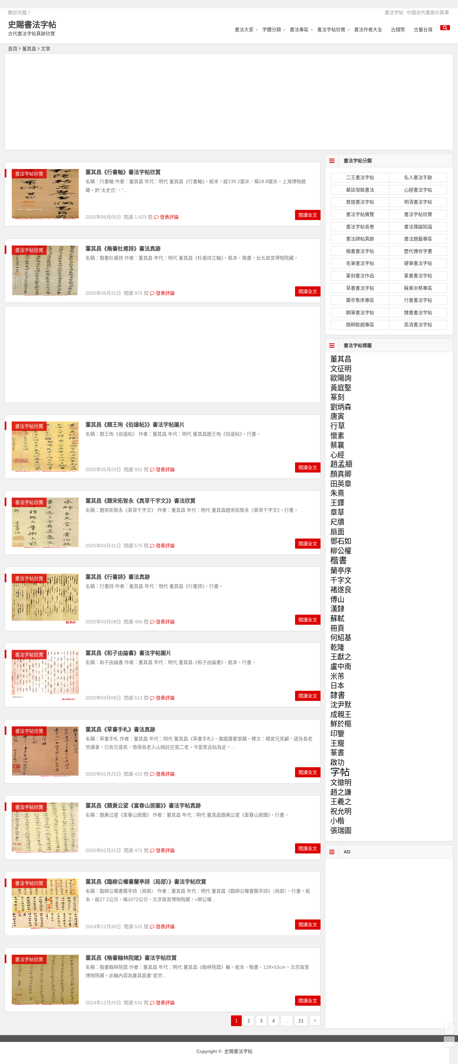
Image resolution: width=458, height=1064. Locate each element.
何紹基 (340, 638)
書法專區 (299, 29)
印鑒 (337, 734)
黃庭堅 (340, 388)
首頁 (12, 48)
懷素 (337, 436)
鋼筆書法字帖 (360, 312)
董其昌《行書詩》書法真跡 (117, 577)
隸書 (337, 695)
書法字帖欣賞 (331, 29)
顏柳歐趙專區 (360, 324)
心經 (337, 455)
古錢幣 (398, 29)
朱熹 (337, 493)
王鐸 (337, 503)
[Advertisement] (229, 103)
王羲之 (340, 802)
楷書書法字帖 (360, 251)
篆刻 (337, 397)
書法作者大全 (368, 29)
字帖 (340, 771)
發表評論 (169, 217)
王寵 (337, 743)
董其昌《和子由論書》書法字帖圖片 (128, 653)
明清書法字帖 (418, 202)
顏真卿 (340, 474)
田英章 (340, 484)
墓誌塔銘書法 (360, 189)
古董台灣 (423, 29)
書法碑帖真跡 (360, 238)
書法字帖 (394, 12)
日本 (337, 686)
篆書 (337, 753)
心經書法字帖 (418, 189)
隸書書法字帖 (418, 312)
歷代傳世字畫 (418, 251)
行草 (337, 426)
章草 (337, 512)
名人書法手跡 (418, 177)
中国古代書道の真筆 (428, 12)
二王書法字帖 (360, 177)
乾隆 (337, 647)
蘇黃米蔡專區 (418, 288)
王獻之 (340, 657)
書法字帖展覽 (360, 214)
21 (301, 1020)
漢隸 (337, 609)
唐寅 (337, 416)
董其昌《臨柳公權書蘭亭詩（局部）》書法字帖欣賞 (145, 882)
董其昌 (340, 359)
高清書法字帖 (418, 324)
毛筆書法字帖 (360, 263)
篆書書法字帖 (418, 275)
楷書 (338, 560)
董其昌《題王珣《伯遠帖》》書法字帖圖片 (135, 425)
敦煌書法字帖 (360, 202)
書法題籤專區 (418, 238)
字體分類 (271, 29)
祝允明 (340, 811)
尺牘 (337, 522)
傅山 (337, 600)
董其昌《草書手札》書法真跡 (120, 729)
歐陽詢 (340, 378)
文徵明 (340, 783)
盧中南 (340, 667)
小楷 (337, 821)
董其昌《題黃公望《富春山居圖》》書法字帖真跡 (143, 805)
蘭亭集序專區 (360, 300)
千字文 (340, 580)
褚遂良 (340, 590)
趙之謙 (340, 792)
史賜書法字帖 (32, 24)
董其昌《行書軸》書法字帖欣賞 (123, 172)
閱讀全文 (307, 215)
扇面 (337, 532)
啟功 (337, 763)
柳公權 (340, 551)
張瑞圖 (340, 831)
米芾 (337, 676)
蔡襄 (337, 445)
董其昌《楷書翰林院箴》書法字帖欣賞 (131, 958)
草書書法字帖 (360, 288)
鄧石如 (340, 541)
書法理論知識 (418, 226)
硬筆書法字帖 (418, 263)
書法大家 (244, 29)
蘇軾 (337, 619)
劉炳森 (340, 407)
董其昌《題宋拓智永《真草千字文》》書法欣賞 (140, 501)
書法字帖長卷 (360, 226)
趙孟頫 (341, 464)
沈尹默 (340, 705)
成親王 (340, 715)
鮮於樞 (340, 724)
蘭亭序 (340, 571)
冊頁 (337, 628)
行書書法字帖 (418, 300)
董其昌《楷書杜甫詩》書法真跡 (123, 248)
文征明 (340, 369)
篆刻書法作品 (360, 275)
